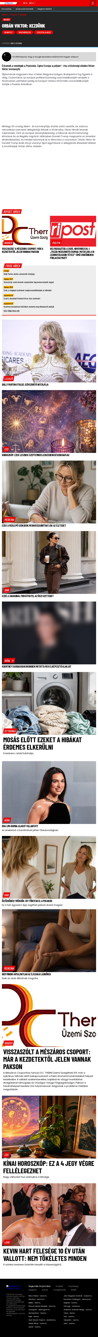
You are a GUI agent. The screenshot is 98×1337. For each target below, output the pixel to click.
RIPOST (5, 15)
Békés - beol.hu (34, 1303)
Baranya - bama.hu (37, 1299)
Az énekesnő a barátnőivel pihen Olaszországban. (30, 830)
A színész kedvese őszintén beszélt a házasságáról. (32, 1264)
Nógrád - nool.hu (70, 1303)
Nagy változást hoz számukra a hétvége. (26, 1177)
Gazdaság (73, 1286)
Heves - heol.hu (35, 1327)
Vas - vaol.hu (69, 1317)
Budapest (8, 32)
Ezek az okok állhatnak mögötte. (20, 978)
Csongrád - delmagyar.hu (39, 1310)
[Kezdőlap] (8, 3)
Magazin (33, 1290)
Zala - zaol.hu (69, 1323)
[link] (8, 242)
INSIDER (23, 15)
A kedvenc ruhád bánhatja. (18, 753)
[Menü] (93, 3)
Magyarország (25, 32)
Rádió (73, 1290)
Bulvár (45, 1290)
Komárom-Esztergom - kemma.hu (77, 1299)
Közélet (59, 1286)
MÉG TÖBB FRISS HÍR (11, 311)
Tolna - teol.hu (69, 1313)
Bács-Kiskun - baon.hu (38, 1296)
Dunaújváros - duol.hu (37, 1313)
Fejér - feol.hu (34, 1317)
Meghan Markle (45, 9)
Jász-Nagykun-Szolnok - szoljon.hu (78, 1296)
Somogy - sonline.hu (72, 1306)
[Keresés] (86, 3)
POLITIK (13, 15)
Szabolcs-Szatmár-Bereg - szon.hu (78, 1310)
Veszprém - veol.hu (71, 1320)
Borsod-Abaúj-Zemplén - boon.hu (42, 1306)
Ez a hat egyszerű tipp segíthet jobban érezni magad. (32, 905)
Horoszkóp (6, 9)
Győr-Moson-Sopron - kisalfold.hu (42, 1320)
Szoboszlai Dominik (24, 9)
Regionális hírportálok (40, 1286)
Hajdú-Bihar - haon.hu (38, 1323)
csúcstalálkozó (43, 32)
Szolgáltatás (59, 1290)
